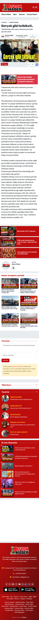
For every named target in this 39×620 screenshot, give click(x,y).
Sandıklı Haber (9, 610)
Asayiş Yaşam (32, 14)
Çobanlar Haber (19, 604)
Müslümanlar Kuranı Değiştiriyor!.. (21, 399)
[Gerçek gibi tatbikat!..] (19, 50)
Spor (15, 14)
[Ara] (34, 7)
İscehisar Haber (19, 608)
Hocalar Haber (32, 606)
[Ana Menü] (36, 7)
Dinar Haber (5, 606)
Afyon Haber (6, 14)
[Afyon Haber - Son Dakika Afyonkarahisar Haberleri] (12, 7)
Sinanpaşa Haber (20, 610)
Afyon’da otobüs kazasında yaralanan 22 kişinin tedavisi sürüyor (28, 291)
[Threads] (22, 584)
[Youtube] (19, 584)
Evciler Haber (23, 606)
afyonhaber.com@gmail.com (20, 577)
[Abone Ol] (36, 64)
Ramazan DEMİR (15, 397)
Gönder (5, 360)
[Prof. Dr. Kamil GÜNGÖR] (5, 433)
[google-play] (28, 590)
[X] (9, 584)
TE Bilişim (24, 617)
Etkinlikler (29, 598)
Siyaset (22, 14)
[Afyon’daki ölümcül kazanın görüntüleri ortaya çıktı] (10, 283)
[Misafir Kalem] (5, 416)
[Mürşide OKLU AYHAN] (5, 424)
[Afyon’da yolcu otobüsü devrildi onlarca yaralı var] (10, 318)
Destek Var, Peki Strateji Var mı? (20, 408)
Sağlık (30, 596)
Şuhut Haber (29, 610)
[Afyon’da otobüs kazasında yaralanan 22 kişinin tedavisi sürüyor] (29, 283)
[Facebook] (6, 584)
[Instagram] (16, 584)
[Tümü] (36, 385)
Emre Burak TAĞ (16, 406)
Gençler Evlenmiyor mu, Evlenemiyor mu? (22, 426)
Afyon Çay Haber (10, 602)
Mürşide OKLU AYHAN (17, 422)
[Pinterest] (13, 584)
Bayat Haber (30, 602)
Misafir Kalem (15, 414)
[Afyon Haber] (6, 265)
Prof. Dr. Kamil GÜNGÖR (18, 432)
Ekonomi (17, 598)
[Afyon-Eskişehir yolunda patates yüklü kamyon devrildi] (29, 301)
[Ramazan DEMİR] (5, 398)
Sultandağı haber (19, 612)
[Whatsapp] (29, 584)
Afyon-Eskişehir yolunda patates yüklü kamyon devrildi (28, 308)
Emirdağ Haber (14, 606)
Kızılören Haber (29, 608)
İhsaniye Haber (9, 608)
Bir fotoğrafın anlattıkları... (19, 417)
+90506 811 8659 (20, 573)
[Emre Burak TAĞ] (5, 407)
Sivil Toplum (10, 598)
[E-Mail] (13, 268)
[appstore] (11, 590)
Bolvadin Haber (9, 604)
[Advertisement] (19, 520)
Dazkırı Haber (29, 604)
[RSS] (32, 584)
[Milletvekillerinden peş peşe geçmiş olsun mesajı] (10, 301)
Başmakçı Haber (20, 602)
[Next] (26, 584)
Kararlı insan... (15, 434)
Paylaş (5, 64)
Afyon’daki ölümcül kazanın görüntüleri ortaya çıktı (8, 291)
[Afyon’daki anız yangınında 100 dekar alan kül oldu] (29, 318)
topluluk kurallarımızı (18, 366)
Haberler (4, 22)
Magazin (23, 598)
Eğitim (35, 596)
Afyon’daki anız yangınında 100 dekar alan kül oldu (28, 326)
